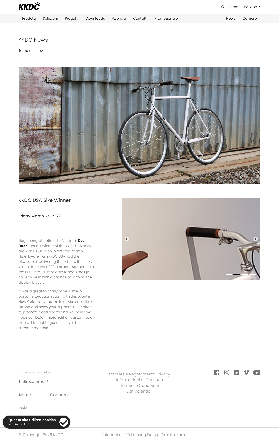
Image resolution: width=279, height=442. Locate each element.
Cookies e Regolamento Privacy (139, 374)
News (230, 18)
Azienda (119, 18)
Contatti (140, 18)
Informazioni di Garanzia (139, 379)
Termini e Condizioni (139, 385)
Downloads (95, 18)
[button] (127, 239)
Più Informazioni (18, 424)
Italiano (251, 6)
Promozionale (166, 18)
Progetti (71, 18)
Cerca (233, 6)
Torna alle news (32, 50)
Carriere (250, 18)
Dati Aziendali (139, 391)
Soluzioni (50, 18)
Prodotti (29, 18)
